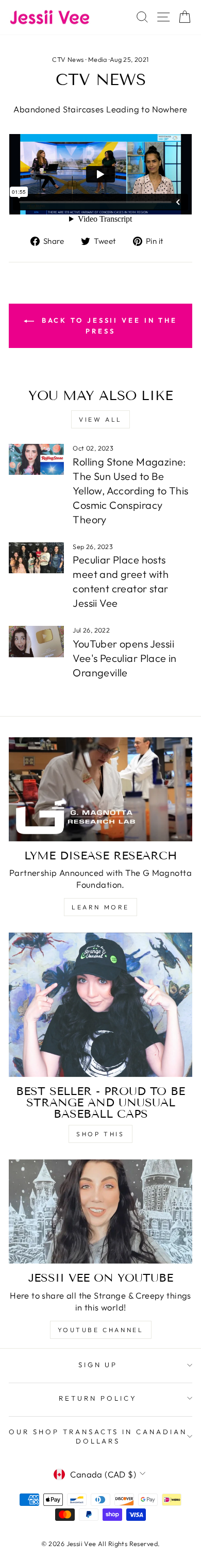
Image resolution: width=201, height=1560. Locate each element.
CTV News (67, 59)
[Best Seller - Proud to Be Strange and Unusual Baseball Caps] (100, 1004)
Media (97, 59)
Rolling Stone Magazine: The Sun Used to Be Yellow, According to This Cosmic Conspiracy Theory (130, 490)
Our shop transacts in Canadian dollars (98, 1437)
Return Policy (98, 1398)
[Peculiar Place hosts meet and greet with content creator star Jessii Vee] (36, 557)
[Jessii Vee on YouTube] (100, 1211)
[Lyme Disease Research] (100, 789)
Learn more (100, 907)
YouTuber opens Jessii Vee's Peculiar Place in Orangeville (125, 658)
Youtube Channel (101, 1330)
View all (100, 419)
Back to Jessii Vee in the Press (107, 325)
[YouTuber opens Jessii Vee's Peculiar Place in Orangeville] (36, 641)
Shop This (100, 1134)
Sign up (98, 1364)
